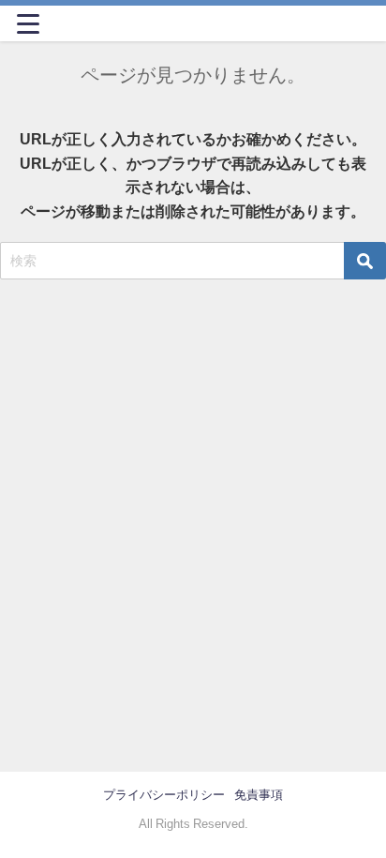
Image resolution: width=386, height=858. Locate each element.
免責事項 (258, 795)
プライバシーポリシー (164, 795)
